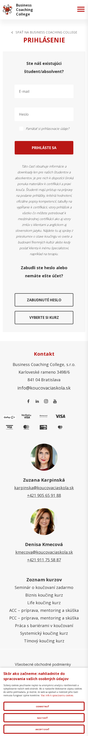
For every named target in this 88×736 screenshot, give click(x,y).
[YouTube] (55, 401)
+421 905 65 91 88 (44, 495)
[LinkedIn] (38, 401)
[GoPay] (9, 417)
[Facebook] (29, 401)
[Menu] (80, 9)
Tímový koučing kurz (44, 640)
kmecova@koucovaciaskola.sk (44, 552)
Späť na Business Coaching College (46, 32)
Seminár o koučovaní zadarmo (44, 587)
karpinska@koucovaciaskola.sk (44, 487)
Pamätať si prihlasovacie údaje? (47, 128)
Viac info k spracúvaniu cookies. (57, 695)
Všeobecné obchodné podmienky (43, 664)
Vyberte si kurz (44, 317)
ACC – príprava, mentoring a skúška (44, 610)
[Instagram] (47, 401)
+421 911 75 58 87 (44, 559)
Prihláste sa (44, 147)
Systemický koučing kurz (44, 633)
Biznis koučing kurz (44, 595)
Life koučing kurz (44, 602)
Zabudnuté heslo (44, 299)
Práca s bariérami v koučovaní (44, 625)
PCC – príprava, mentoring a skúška (44, 618)
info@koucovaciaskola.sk (44, 388)
